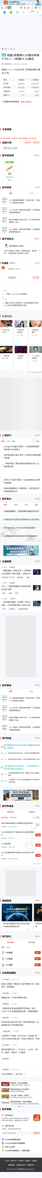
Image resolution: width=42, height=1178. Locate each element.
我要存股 (36, 142)
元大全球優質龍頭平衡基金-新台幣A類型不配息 (17, 853)
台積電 (10, 958)
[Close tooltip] (36, 17)
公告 (5, 49)
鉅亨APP (14, 1161)
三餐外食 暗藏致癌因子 (20, 331)
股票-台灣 (11, 838)
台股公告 (12, 49)
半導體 (10, 964)
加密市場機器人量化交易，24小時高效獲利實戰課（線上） (24, 220)
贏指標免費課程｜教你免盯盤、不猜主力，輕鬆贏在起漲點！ (24, 201)
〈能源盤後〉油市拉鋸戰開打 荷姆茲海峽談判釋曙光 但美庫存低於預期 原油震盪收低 (6, 357)
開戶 (38, 825)
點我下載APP (26, 101)
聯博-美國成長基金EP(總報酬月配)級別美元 (17, 823)
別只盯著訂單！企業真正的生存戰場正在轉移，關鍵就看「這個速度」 (5, 331)
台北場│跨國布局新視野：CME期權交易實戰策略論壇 (24, 211)
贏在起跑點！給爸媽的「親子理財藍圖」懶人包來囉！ (20, 138)
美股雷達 (12, 567)
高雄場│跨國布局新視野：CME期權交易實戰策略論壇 (24, 230)
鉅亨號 (21, 1161)
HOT (10, 200)
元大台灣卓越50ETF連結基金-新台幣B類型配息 (17, 833)
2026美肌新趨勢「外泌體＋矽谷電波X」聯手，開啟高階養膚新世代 (35, 357)
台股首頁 (27, 142)
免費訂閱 (36, 1133)
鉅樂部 (27, 1161)
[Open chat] (37, 12)
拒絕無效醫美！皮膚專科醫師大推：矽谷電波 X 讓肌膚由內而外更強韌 (35, 331)
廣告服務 (11, 1165)
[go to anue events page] (32, 8)
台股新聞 (12, 598)
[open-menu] (2, 8)
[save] (30, 12)
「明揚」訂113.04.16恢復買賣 (16, 294)
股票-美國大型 (13, 827)
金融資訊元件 (21, 1165)
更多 (37, 441)
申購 (38, 835)
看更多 (37, 187)
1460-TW (11, 69)
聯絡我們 (31, 1165)
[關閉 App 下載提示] (2, 3)
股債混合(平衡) (13, 859)
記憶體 (10, 952)
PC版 (7, 1161)
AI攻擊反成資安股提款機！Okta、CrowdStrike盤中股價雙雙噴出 (22, 357)
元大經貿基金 (6, 843)
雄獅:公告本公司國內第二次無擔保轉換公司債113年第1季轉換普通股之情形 (21, 304)
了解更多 (36, 155)
